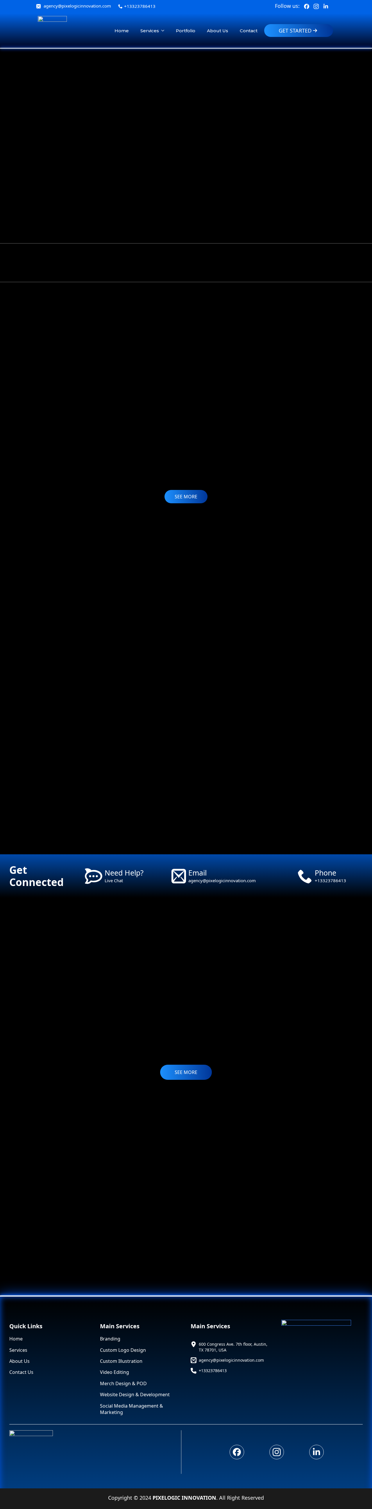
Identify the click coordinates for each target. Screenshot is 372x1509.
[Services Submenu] (164, 31)
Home (122, 30)
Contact (248, 30)
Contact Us (21, 1372)
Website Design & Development (135, 1394)
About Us (217, 30)
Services (149, 30)
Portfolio (185, 30)
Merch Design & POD (123, 1383)
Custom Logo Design (123, 1350)
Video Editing (114, 1372)
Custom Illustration (121, 1361)
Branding (110, 1339)
